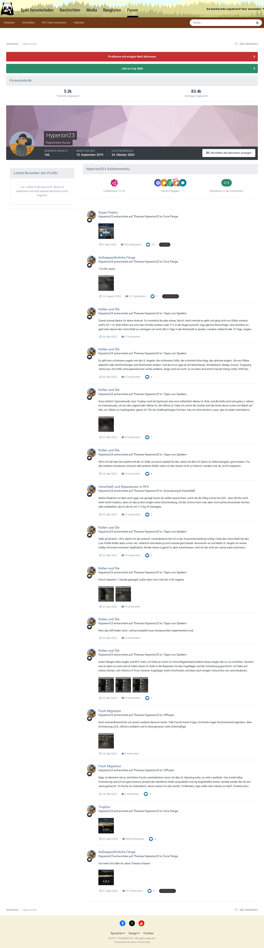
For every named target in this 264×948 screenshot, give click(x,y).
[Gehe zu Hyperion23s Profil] (91, 214)
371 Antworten (137, 296)
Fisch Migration (109, 711)
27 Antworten (132, 514)
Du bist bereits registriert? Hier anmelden (234, 9)
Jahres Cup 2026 (132, 68)
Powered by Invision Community (132, 942)
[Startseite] (9, 8)
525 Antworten (132, 244)
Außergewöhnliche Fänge (116, 257)
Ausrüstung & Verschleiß (179, 490)
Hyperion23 (105, 216)
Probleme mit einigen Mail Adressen (132, 56)
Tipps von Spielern (175, 313)
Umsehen (9, 22)
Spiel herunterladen (37, 10)
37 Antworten (132, 336)
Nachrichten (70, 10)
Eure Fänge (171, 216)
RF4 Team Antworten (54, 22)
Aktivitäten (28, 22)
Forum (132, 10)
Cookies (148, 933)
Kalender (79, 22)
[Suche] (257, 22)
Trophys (104, 807)
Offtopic (169, 715)
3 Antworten (131, 753)
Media (91, 10)
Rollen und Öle (108, 309)
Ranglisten (112, 10)
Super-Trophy (108, 212)
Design (133, 933)
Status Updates (238, 22)
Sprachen (117, 933)
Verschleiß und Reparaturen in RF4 (123, 487)
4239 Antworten (134, 838)
